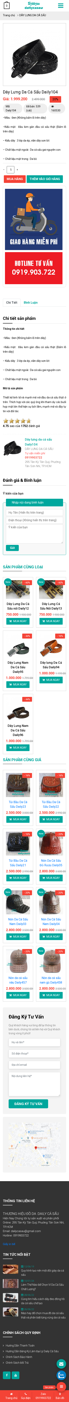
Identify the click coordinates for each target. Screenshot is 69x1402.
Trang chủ (9, 15)
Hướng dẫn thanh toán (20, 1345)
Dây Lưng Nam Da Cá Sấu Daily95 (18, 667)
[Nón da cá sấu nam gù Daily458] (51, 961)
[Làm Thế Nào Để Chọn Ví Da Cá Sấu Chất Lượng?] (10, 1283)
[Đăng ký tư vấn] (61, 1364)
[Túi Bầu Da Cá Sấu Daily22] (51, 785)
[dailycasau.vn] (7, 1375)
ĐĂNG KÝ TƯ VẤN (28, 1104)
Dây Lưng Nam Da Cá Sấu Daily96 (18, 730)
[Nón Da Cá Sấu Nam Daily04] (51, 902)
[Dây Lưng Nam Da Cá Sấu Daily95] (18, 646)
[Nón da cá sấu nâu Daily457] (18, 961)
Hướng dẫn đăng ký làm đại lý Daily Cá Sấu (32, 1351)
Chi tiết (11, 302)
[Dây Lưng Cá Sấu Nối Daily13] (51, 589)
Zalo (43, 1396)
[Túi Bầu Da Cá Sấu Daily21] (18, 844)
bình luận (31, 302)
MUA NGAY (20, 621)
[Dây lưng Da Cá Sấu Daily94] (51, 646)
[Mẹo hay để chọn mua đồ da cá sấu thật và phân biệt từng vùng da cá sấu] (10, 1312)
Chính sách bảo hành (19, 1357)
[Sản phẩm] (61, 1387)
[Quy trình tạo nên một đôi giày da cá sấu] (10, 1269)
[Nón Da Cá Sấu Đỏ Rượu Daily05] (51, 844)
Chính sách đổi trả (17, 1362)
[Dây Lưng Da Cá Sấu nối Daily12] (18, 589)
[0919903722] (61, 1375)
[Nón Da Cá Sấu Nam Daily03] (18, 902)
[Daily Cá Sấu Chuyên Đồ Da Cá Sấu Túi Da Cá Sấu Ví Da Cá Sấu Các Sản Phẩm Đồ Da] (34, 5)
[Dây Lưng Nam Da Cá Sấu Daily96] (18, 709)
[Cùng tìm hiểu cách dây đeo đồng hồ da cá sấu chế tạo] (10, 1297)
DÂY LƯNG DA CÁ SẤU (32, 15)
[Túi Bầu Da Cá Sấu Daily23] (18, 785)
